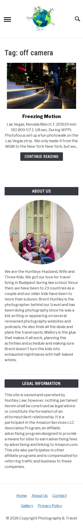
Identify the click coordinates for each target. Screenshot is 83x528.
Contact (59, 495)
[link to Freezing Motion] (41, 86)
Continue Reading (42, 156)
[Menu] (7, 20)
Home (21, 495)
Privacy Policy (50, 506)
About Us (40, 495)
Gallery (27, 506)
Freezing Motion (41, 116)
